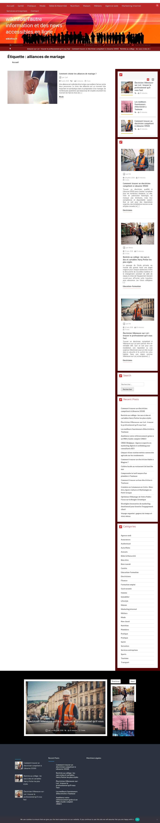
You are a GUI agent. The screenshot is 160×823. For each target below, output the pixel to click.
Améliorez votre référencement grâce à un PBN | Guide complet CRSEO (67, 800)
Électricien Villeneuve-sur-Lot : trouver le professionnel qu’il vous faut (144, 86)
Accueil (10, 6)
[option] (70, 49)
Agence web (111, 6)
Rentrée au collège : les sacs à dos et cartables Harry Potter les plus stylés (125, 49)
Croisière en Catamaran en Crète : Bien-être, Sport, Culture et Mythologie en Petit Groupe (137, 490)
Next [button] (133, 681)
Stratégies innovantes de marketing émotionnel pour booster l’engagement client (137, 506)
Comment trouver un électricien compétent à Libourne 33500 (70, 49)
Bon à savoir (126, 564)
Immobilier (125, 597)
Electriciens (127, 210)
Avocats (124, 552)
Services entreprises (17, 11)
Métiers (98, 6)
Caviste (124, 568)
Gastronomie (126, 589)
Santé (21, 6)
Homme (124, 593)
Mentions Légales (93, 758)
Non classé (125, 621)
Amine (131, 248)
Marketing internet (131, 6)
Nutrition (75, 6)
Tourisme (124, 658)
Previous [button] (115, 681)
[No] (157, 819)
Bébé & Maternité (58, 6)
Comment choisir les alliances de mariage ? (78, 74)
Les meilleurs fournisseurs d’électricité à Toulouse (140, 106)
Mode (42, 6)
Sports (123, 654)
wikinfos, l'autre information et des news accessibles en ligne (34, 25)
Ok (137, 819)
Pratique (31, 6)
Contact (35, 11)
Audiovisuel (126, 544)
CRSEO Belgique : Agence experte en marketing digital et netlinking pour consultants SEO (136, 446)
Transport (125, 662)
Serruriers (125, 646)
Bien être (125, 560)
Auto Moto (125, 548)
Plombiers (125, 630)
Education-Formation (132, 286)
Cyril (66, 77)
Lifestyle (124, 601)
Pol (130, 174)
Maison (86, 6)
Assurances (125, 539)
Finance (124, 580)
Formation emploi (128, 585)
